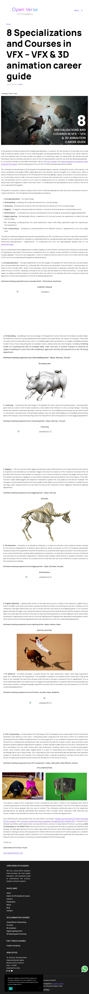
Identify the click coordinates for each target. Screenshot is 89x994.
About (9, 905)
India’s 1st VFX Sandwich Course (18, 896)
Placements (11, 902)
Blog (8, 908)
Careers (10, 899)
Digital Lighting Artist (14, 931)
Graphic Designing (13, 946)
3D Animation (11, 928)
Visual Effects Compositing (16, 922)
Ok (11, 988)
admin (20, 84)
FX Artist (10, 925)
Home (9, 893)
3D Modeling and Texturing (16, 934)
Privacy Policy (44, 990)
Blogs (9, 24)
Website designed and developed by (44, 984)
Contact (9, 911)
